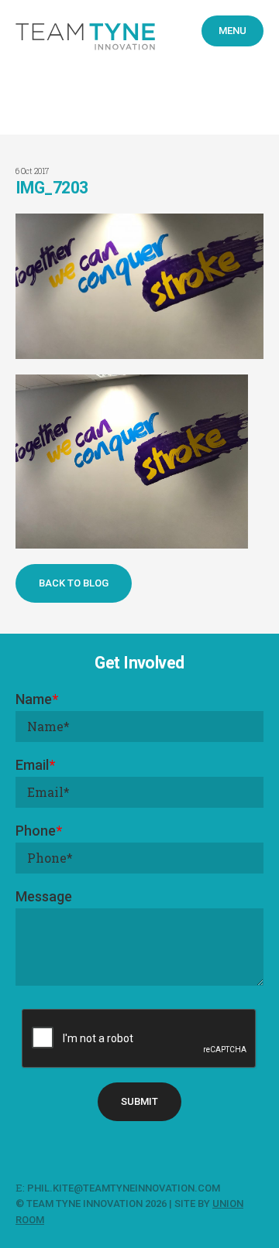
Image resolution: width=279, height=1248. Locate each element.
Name (37, 699)
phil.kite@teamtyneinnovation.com (124, 1188)
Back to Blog (73, 583)
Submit (139, 1101)
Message (44, 896)
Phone (39, 830)
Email (35, 765)
